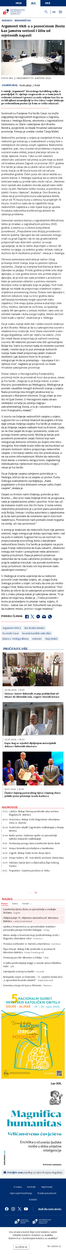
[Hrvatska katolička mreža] (22, 1221)
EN (54, 11)
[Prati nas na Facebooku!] (7, 1209)
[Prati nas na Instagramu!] (13, 1209)
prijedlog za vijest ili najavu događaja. (35, 1172)
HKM (19, 3)
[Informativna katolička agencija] (42, 1221)
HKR (47, 3)
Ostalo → (27, 903)
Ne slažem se (54, 1246)
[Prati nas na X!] (19, 1209)
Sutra (15, 903)
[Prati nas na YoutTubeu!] (26, 1209)
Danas (4, 903)
